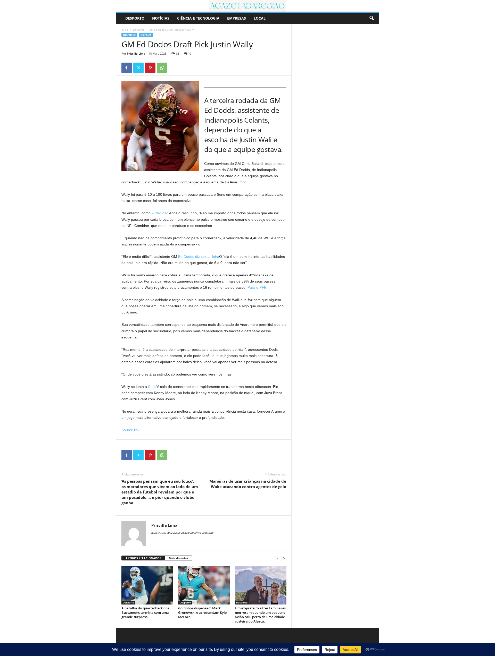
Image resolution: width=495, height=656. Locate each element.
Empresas (236, 18)
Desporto (134, 18)
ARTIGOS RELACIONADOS (143, 558)
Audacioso (159, 213)
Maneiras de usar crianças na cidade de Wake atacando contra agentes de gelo (247, 484)
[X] (138, 68)
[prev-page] (277, 558)
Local (260, 18)
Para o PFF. (256, 287)
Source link (130, 430)
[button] (371, 18)
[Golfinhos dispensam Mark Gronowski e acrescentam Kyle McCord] (204, 585)
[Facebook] (126, 68)
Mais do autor (178, 558)
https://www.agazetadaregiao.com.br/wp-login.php (182, 532)
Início (124, 29)
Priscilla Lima (136, 53)
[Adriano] (247, 6)
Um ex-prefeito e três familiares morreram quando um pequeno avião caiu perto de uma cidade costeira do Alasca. (260, 615)
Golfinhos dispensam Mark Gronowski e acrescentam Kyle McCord (202, 612)
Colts (152, 387)
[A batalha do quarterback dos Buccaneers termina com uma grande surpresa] (147, 585)
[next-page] (283, 558)
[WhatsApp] (162, 68)
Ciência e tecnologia (198, 18)
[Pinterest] (150, 68)
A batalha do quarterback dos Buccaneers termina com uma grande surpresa (145, 612)
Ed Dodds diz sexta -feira (198, 256)
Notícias (160, 18)
